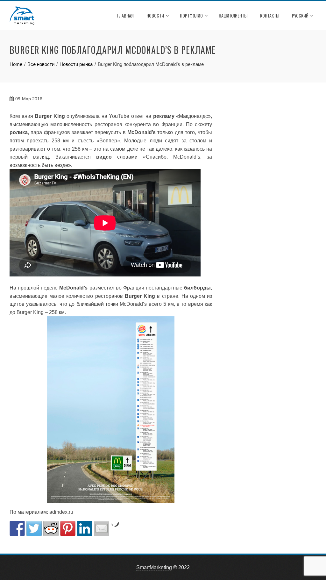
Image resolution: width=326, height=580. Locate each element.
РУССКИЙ (300, 15)
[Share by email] (101, 528)
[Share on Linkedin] (84, 528)
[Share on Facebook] (17, 528)
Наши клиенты (233, 15)
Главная (125, 15)
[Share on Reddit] (51, 528)
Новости (155, 15)
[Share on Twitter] (34, 528)
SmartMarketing (154, 567)
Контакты (269, 15)
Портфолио (191, 15)
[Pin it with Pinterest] (67, 528)
